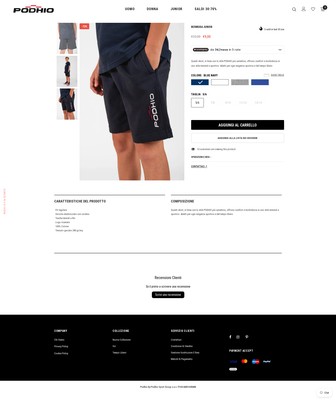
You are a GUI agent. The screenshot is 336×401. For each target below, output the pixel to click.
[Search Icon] (294, 9)
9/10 (228, 102)
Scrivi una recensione (168, 295)
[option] (132, 101)
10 (198, 149)
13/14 (258, 102)
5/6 (197, 102)
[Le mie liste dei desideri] (313, 9)
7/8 (213, 102)
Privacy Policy (61, 346)
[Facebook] (232, 336)
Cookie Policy (61, 353)
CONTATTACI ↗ (199, 166)
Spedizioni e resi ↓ (201, 156)
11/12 (243, 102)
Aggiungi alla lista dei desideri (237, 138)
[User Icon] (304, 8)
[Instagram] (239, 336)
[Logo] (33, 9)
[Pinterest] (249, 336)
